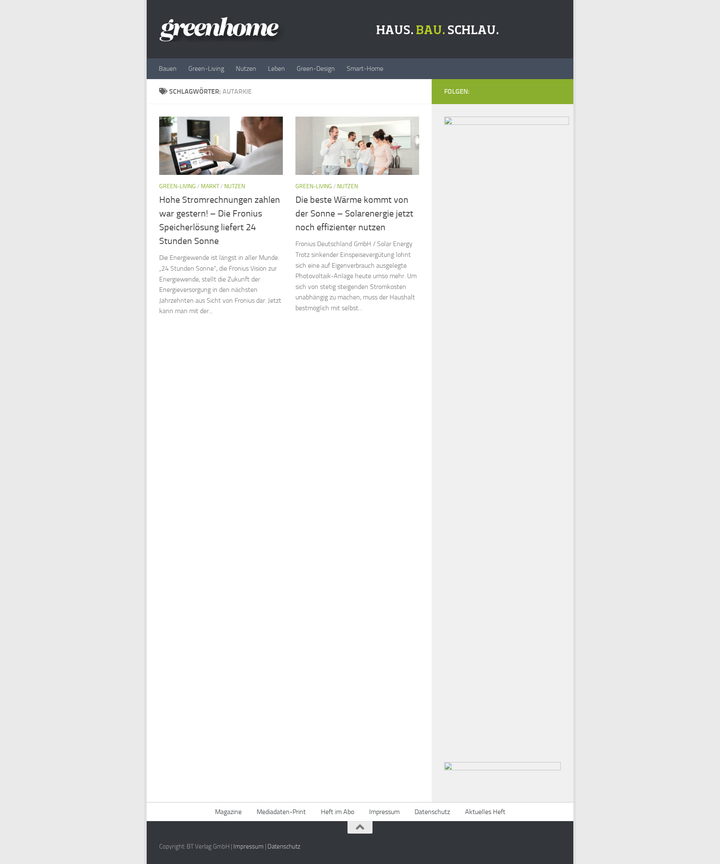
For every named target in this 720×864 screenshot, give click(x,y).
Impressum (384, 812)
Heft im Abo (337, 812)
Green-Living (206, 68)
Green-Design (316, 68)
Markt (210, 186)
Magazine (228, 812)
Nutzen (246, 68)
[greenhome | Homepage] (331, 29)
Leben (276, 68)
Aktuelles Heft (485, 812)
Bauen (168, 68)
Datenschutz (432, 812)
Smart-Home (365, 68)
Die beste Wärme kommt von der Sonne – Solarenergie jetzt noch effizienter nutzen (354, 213)
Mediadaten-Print (281, 812)
